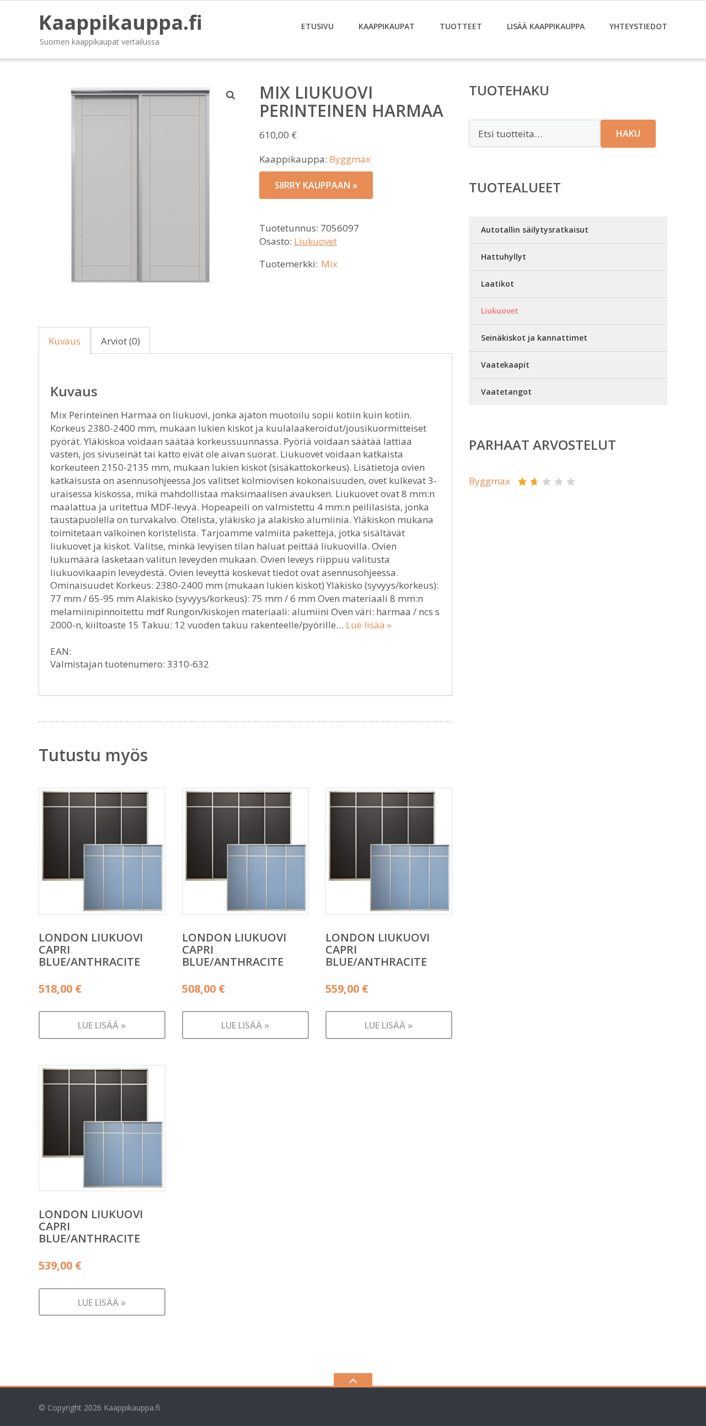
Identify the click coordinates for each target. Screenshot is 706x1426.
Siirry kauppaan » (316, 185)
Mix (329, 263)
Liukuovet (315, 241)
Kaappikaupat (387, 26)
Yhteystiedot (638, 26)
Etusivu (317, 26)
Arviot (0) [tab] (120, 341)
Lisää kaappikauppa (546, 26)
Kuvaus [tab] (65, 341)
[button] (231, 94)
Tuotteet (461, 26)
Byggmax (350, 159)
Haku (628, 133)
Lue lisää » (369, 624)
